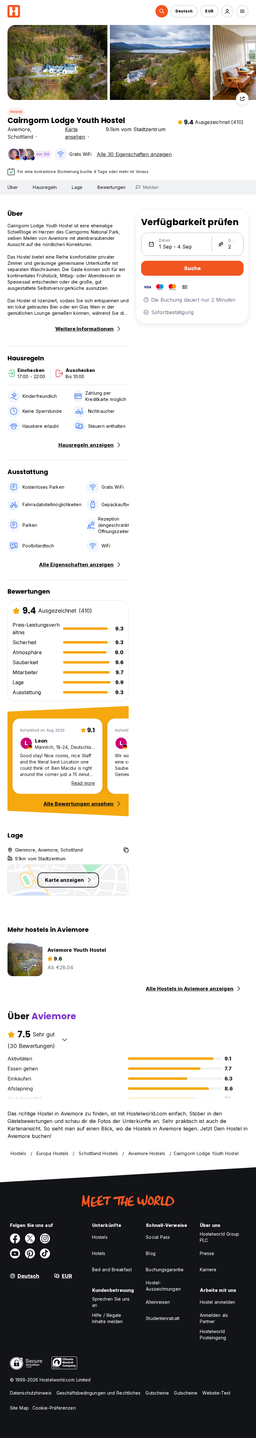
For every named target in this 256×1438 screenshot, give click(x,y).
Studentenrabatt (163, 1318)
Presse (207, 1253)
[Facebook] (15, 1238)
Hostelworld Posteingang (213, 1334)
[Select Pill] (161, 11)
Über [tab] (12, 187)
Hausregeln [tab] (45, 187)
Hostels (100, 1237)
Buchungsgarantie (165, 1269)
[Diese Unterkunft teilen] (242, 98)
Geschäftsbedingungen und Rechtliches (99, 1393)
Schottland (20, 137)
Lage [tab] (77, 187)
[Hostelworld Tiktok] (45, 1253)
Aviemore (18, 129)
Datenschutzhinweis (31, 1393)
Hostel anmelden (217, 1302)
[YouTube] (15, 1253)
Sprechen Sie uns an (111, 1302)
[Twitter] (30, 1238)
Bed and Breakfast (112, 1269)
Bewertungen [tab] (111, 187)
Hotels (99, 1253)
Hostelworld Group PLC (219, 1237)
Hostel (16, 111)
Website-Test (216, 1393)
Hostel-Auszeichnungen (163, 1286)
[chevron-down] (64, 1039)
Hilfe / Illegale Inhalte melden (107, 1318)
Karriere (208, 1269)
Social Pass (158, 1237)
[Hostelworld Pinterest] (30, 1253)
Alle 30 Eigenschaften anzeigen (134, 154)
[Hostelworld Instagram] (45, 1238)
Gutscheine (157, 1393)
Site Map (19, 1408)
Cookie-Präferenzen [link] (54, 1408)
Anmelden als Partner (214, 1318)
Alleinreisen (158, 1302)
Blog (150, 1253)
